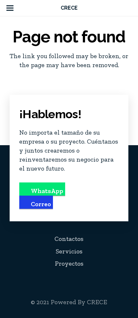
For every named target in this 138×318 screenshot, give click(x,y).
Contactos (69, 239)
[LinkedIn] (93, 279)
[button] (10, 8)
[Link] (129, 8)
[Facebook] (66, 279)
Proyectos (69, 263)
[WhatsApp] (120, 279)
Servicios (69, 251)
